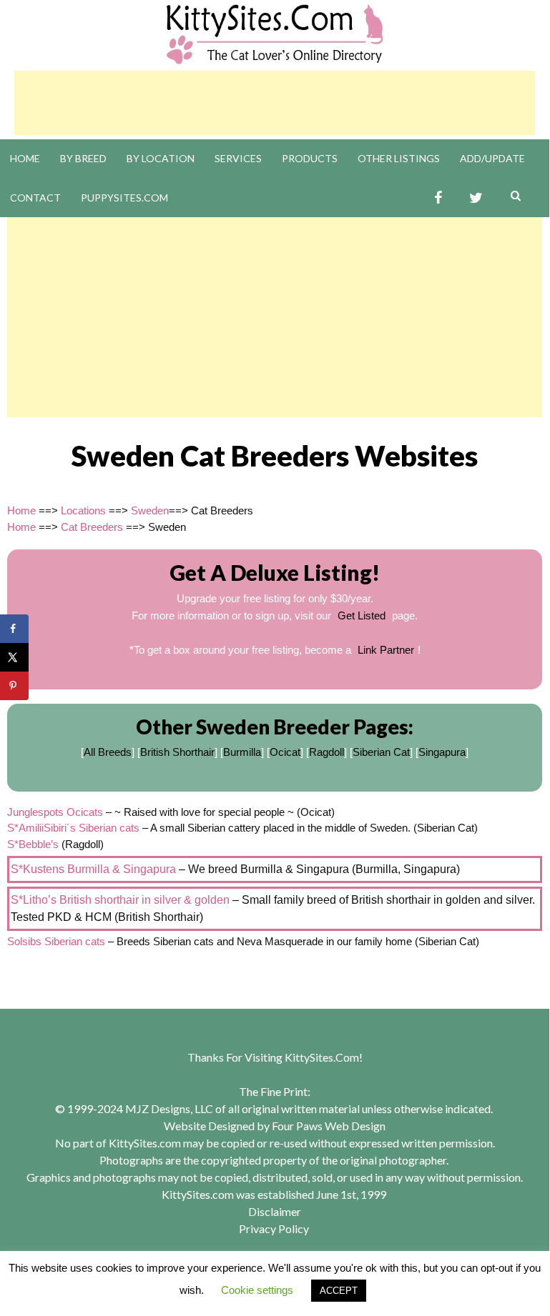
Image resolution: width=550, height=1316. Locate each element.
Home (25, 158)
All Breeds (108, 752)
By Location (161, 158)
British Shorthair (177, 752)
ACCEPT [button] (339, 1290)
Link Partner (386, 650)
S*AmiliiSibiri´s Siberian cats (73, 828)
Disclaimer (274, 1211)
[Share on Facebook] (14, 628)
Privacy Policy (274, 1228)
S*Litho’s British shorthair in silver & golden (120, 900)
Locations (83, 510)
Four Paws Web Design (329, 1125)
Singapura (442, 752)
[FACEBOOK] (438, 198)
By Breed (83, 158)
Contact (35, 197)
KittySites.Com (322, 1057)
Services (238, 158)
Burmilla (242, 752)
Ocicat (285, 752)
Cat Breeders (92, 527)
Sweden (150, 510)
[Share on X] (14, 657)
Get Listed (362, 615)
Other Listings (399, 158)
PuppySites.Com (124, 197)
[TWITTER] (476, 198)
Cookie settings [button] (257, 1290)
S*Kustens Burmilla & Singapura (93, 869)
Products (310, 158)
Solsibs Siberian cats (56, 941)
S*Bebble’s (33, 844)
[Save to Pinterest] (14, 686)
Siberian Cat (381, 752)
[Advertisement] (274, 103)
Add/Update (492, 158)
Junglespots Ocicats (55, 812)
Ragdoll (326, 752)
